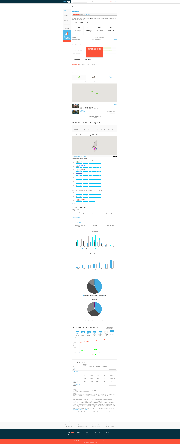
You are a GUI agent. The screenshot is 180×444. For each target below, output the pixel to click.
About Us (78, 432)
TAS (99, 419)
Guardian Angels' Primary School (81, 195)
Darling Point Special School (80, 165)
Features (106, 1)
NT (104, 419)
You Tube (107, 432)
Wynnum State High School (80, 169)
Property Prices (66, 15)
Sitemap (96, 442)
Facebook (98, 432)
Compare (93, 1)
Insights (65, 10)
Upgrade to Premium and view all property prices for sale (95, 117)
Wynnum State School (79, 184)
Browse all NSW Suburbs (110, 426)
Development (66, 12)
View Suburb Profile (112, 368)
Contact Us (78, 434)
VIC (75, 419)
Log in (115, 1)
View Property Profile (113, 113)
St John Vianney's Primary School (81, 191)
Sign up (111, 1)
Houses (75, 11)
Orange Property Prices (110, 424)
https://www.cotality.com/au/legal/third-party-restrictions (80, 156)
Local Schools (66, 20)
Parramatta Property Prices (82, 424)
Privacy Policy (85, 442)
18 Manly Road (83, 111)
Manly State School (79, 161)
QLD (81, 419)
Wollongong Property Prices (96, 426)
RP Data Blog (107, 434)
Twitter (98, 434)
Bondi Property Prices (69, 426)
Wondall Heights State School (81, 180)
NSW (69, 419)
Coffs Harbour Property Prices (82, 426)
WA (87, 419)
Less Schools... (74, 203)
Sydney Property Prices (68, 424)
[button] (96, 147)
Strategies (97, 1)
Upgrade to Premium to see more (100, 81)
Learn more (97, 64)
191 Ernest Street (83, 105)
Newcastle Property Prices (96, 424)
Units (79, 11)
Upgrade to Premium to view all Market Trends (109, 328)
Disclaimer (92, 442)
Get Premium (102, 1)
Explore (69, 434)
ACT (110, 419)
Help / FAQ (87, 434)
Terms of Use (89, 442)
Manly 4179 (72, 6)
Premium (71, 432)
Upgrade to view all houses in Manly (110, 71)
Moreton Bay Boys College (80, 199)
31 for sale (115, 39)
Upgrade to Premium (67, 40)
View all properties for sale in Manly (77, 217)
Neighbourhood (66, 23)
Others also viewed (66, 28)
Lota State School (79, 173)
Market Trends (66, 25)
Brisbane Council (77, 210)
